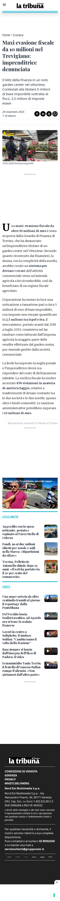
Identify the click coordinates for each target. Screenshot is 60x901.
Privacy (10, 779)
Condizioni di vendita (21, 771)
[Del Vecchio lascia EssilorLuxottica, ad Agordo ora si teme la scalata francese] (51, 616)
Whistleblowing (17, 783)
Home (6, 35)
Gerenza (11, 775)
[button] (30, 493)
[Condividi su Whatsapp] (55, 113)
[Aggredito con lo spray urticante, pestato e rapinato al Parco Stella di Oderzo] (51, 531)
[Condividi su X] (49, 113)
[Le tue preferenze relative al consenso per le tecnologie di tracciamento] (54, 895)
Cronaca (18, 35)
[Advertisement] (30, 20)
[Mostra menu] (4, 5)
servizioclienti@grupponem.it (24, 849)
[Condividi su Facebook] (37, 113)
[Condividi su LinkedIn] (43, 113)
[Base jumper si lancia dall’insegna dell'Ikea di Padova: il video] (51, 651)
